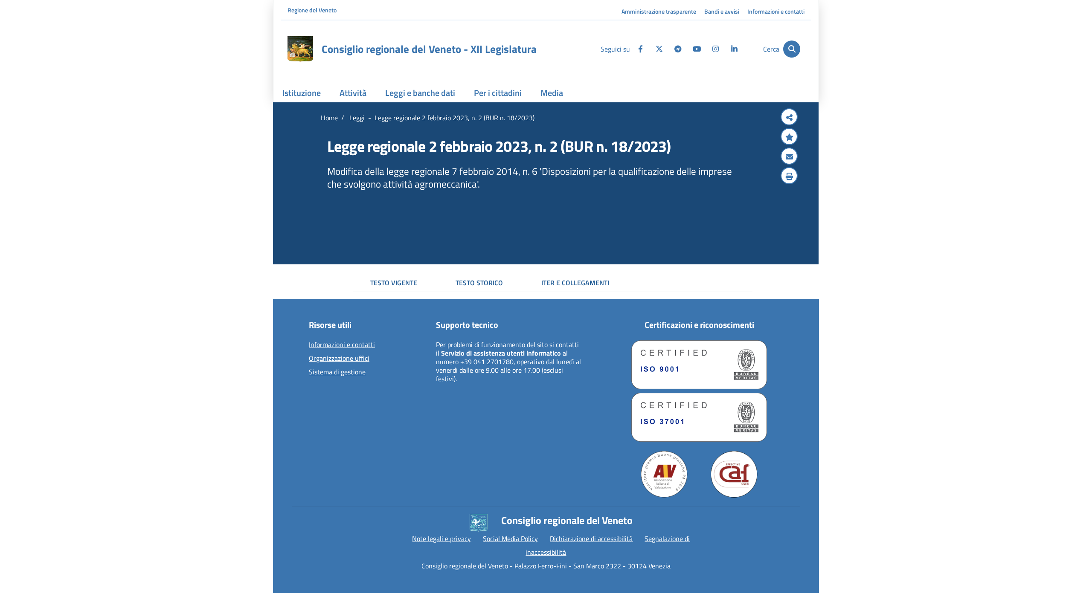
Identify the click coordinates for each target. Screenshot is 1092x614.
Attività (353, 92)
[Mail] (789, 157)
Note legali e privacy (441, 538)
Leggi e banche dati (420, 92)
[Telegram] (677, 49)
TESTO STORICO (479, 283)
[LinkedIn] (734, 49)
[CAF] (734, 474)
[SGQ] (699, 364)
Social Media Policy (510, 538)
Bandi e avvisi (721, 11)
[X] (659, 49)
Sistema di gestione (337, 372)
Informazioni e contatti (775, 11)
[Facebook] (640, 49)
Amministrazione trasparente (659, 11)
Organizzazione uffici (339, 358)
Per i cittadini (498, 92)
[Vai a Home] (300, 49)
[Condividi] (789, 118)
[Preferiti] (789, 137)
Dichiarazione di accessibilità (591, 538)
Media (551, 92)
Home (329, 118)
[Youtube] (696, 49)
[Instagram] (715, 49)
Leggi (356, 118)
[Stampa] (789, 176)
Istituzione (301, 92)
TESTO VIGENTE (393, 283)
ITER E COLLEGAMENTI (575, 283)
